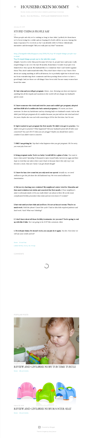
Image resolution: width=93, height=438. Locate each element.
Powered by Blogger (48, 427)
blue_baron (52, 431)
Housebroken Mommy (45, 6)
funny (26, 245)
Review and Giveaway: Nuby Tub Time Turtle (45, 366)
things (33, 245)
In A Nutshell (33, 16)
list (29, 245)
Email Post (22, 242)
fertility (21, 245)
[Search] (77, 6)
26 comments (23, 413)
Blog (23, 16)
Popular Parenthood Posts (54, 16)
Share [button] (16, 242)
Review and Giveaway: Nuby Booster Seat (42, 408)
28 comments (23, 371)
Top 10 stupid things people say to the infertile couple (35, 59)
